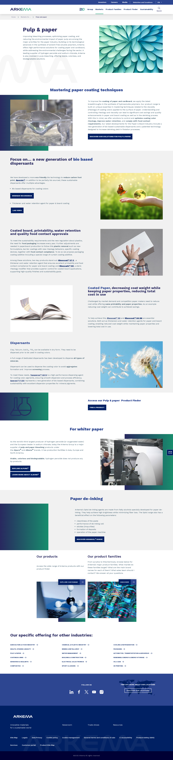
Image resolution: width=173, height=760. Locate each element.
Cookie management (71, 738)
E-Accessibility (126, 738)
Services (14, 745)
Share (136, 76)
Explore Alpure (20, 468)
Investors (102, 2)
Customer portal (29, 745)
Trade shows (93, 725)
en (159, 2)
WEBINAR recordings (22, 196)
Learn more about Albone (25, 474)
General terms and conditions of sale (99, 738)
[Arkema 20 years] (82, 9)
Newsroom (67, 725)
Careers (114, 2)
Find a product (97, 407)
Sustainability (146, 9)
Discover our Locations (138, 691)
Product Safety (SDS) (145, 738)
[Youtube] (94, 692)
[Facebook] (79, 692)
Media (124, 2)
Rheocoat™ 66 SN (133, 318)
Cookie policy (52, 738)
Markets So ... (26, 17)
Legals (25, 738)
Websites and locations (143, 2)
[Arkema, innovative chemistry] (23, 720)
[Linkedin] (71, 692)
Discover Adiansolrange (90, 539)
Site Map (14, 738)
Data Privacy (37, 738)
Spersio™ (20, 180)
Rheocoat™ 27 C (66, 260)
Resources (118, 725)
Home (13, 17)
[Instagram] (101, 692)
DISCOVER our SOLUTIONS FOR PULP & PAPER (110, 136)
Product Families (113, 9)
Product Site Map (47, 745)
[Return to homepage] (20, 9)
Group (90, 9)
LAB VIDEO (17, 210)
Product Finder (131, 9)
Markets (99, 9)
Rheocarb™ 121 (66, 266)
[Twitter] (86, 692)
